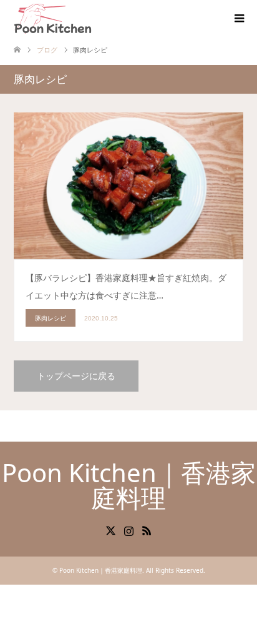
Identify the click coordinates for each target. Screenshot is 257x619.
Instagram (128, 530)
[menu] (238, 18)
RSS (146, 530)
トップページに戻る (76, 376)
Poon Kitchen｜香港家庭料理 (129, 485)
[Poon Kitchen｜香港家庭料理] (53, 18)
